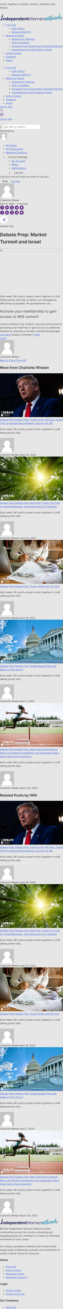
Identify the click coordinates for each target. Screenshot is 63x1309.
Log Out (15, 181)
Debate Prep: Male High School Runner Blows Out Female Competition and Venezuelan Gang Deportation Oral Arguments (29, 753)
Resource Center (15, 35)
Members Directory (16, 1277)
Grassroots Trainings (23, 39)
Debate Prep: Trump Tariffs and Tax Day (37, 586)
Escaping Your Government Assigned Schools (37, 46)
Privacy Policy (14, 1290)
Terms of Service (15, 1293)
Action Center (13, 53)
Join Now (5, 334)
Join (10, 106)
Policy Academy (21, 42)
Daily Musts (18, 28)
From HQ (11, 24)
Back (5, 181)
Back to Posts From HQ (13, 360)
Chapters (11, 56)
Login (37, 334)
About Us (11, 1307)
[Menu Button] (2, 64)
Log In (3, 106)
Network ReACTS (21, 32)
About (9, 60)
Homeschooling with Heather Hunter (32, 49)
